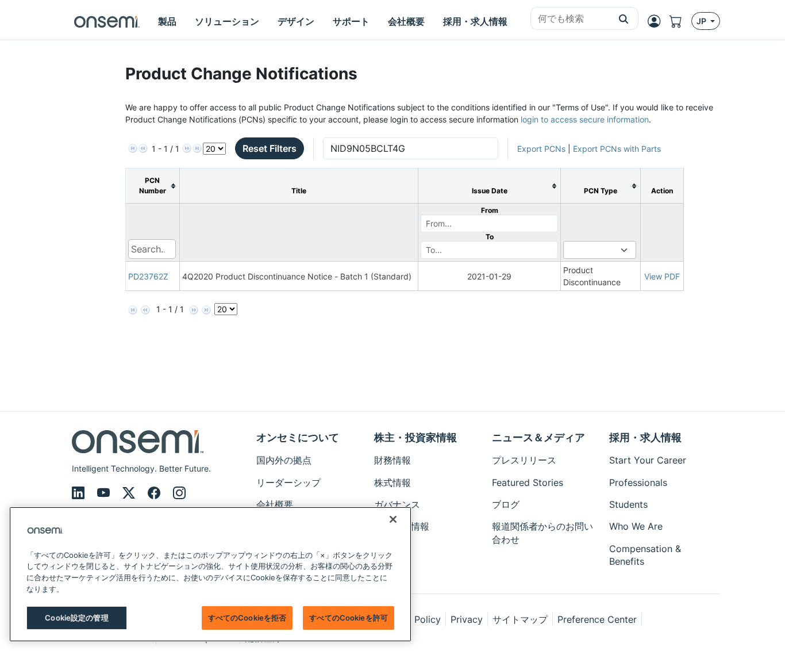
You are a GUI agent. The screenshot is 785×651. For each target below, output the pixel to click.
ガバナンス (397, 504)
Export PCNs (541, 149)
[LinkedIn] (80, 492)
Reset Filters (270, 148)
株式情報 (392, 482)
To (490, 236)
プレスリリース (524, 460)
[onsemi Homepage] (107, 21)
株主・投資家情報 (415, 437)
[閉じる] (393, 519)
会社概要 (274, 504)
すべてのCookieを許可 (348, 617)
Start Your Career (647, 460)
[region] (210, 574)
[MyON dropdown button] (657, 21)
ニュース (392, 548)
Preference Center (597, 619)
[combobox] (570, 18)
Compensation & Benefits (645, 555)
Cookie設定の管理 (76, 617)
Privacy (467, 619)
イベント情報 (401, 526)
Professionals (638, 482)
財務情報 (392, 460)
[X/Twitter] (130, 492)
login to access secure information (585, 119)
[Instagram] (179, 492)
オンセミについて (297, 437)
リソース (392, 570)
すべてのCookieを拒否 (247, 617)
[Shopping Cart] (680, 21)
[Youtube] (105, 492)
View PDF (662, 276)
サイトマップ (520, 619)
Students (628, 504)
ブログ (506, 504)
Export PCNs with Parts (617, 149)
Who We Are (636, 526)
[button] (623, 18)
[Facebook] (156, 492)
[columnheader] (153, 186)
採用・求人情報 (645, 437)
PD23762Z (148, 276)
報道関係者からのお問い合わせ (542, 532)
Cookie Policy (410, 619)
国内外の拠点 (283, 460)
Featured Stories (527, 482)
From (489, 210)
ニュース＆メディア (538, 437)
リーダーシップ (288, 482)
